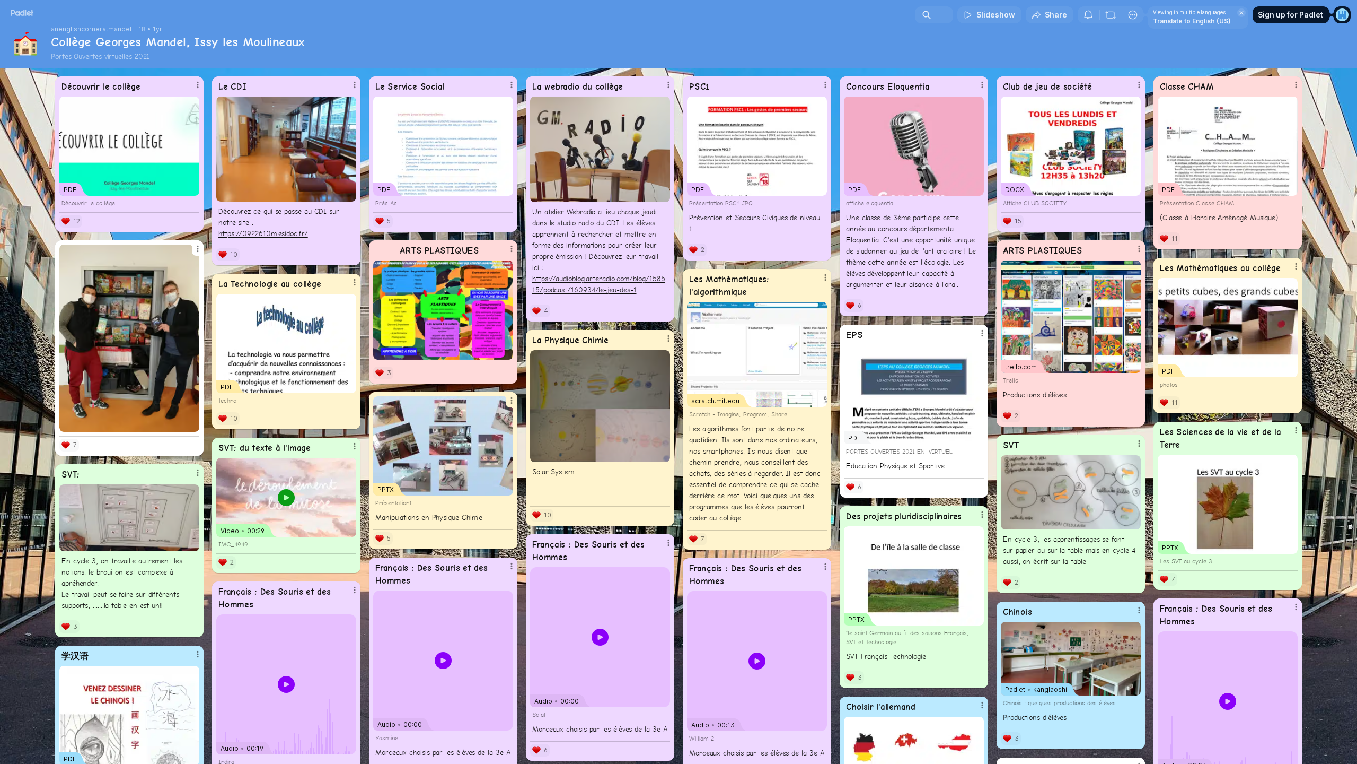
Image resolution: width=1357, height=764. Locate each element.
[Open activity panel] (1088, 14)
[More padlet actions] (1132, 14)
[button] (600, 637)
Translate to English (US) (1192, 21)
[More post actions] (198, 85)
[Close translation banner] (1241, 12)
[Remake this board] (1110, 14)
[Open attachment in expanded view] (286, 149)
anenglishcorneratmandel (91, 29)
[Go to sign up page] (1342, 14)
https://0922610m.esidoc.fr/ (263, 233)
